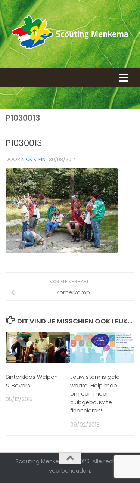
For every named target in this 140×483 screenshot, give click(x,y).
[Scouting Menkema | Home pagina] (70, 34)
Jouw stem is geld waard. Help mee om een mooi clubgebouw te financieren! (95, 393)
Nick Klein (33, 159)
